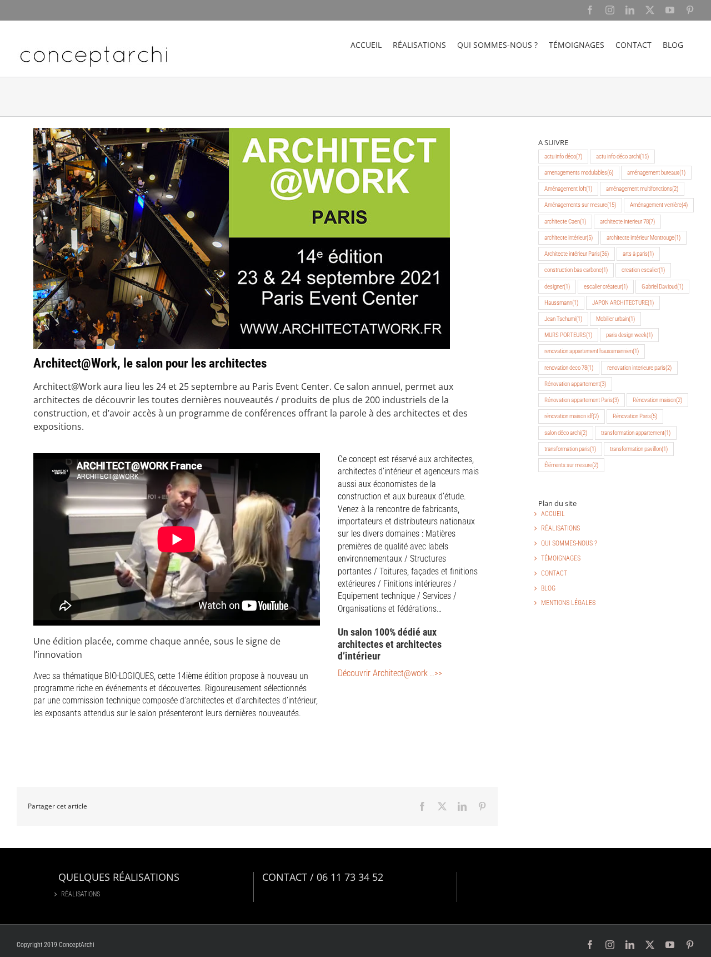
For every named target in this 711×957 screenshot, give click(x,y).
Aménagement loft (568, 188)
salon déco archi (565, 433)
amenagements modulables (578, 172)
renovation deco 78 (568, 367)
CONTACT (554, 573)
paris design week (629, 335)
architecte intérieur (568, 237)
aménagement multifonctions (642, 188)
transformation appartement (635, 433)
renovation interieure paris (639, 367)
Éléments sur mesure (571, 465)
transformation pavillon (639, 449)
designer (557, 286)
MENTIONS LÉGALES (568, 603)
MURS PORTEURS (568, 335)
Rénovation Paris (635, 416)
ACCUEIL (553, 514)
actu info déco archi (622, 156)
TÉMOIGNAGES (560, 558)
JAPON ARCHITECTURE (623, 302)
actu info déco (563, 156)
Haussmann (561, 302)
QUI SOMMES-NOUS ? (569, 543)
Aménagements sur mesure (580, 205)
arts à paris (638, 253)
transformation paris (570, 449)
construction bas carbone (576, 270)
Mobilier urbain (615, 319)
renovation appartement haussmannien (591, 351)
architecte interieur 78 (627, 221)
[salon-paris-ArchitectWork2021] (241, 132)
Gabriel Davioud (662, 286)
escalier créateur (606, 286)
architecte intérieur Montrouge (643, 237)
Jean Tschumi (563, 319)
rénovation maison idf (571, 416)
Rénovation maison (657, 400)
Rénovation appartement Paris (581, 400)
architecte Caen (565, 221)
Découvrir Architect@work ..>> (390, 673)
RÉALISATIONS (560, 528)
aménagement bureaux (656, 172)
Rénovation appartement (575, 384)
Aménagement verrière (659, 205)
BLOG (548, 588)
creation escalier (643, 270)
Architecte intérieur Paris (576, 253)
